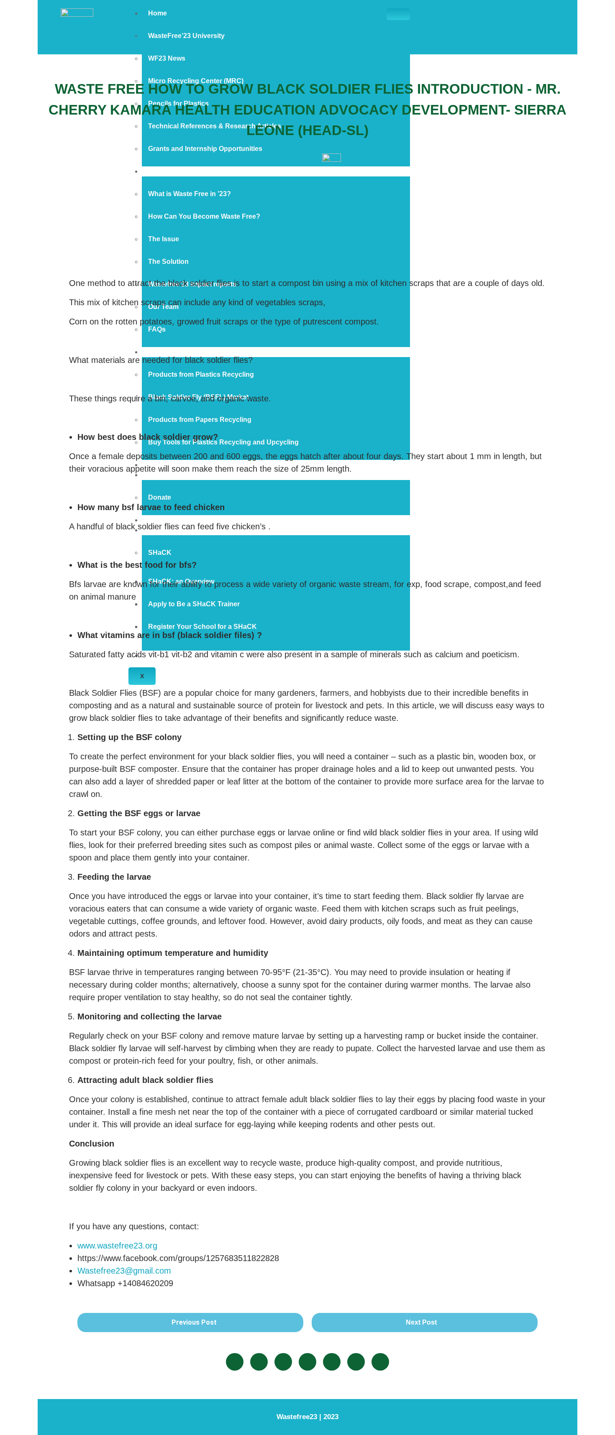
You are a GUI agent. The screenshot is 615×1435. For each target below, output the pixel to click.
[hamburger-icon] (398, 14)
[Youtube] (283, 1362)
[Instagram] (307, 1362)
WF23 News (166, 58)
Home (157, 13)
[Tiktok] (332, 1362)
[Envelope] (380, 1362)
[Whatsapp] (356, 1362)
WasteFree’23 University (186, 35)
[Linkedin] (259, 1362)
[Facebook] (234, 1362)
